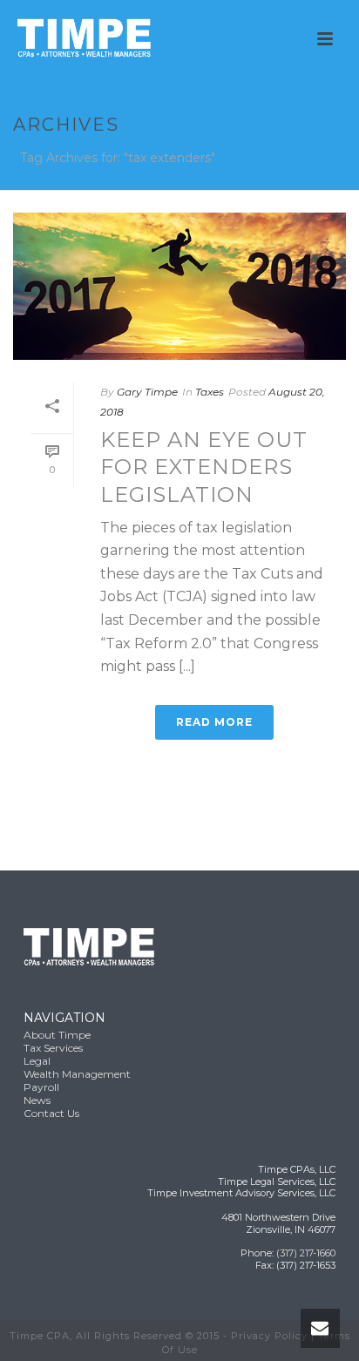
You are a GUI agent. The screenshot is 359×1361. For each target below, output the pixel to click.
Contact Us (51, 1113)
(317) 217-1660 (305, 1253)
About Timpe (57, 1034)
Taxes (209, 391)
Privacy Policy (269, 1336)
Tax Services (53, 1047)
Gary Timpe (147, 391)
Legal (37, 1060)
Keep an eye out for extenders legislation (204, 466)
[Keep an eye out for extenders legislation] (179, 286)
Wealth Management (77, 1073)
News (37, 1100)
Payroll (41, 1087)
